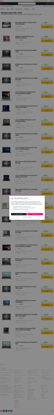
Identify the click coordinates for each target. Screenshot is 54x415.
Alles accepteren (35, 214)
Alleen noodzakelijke (19, 214)
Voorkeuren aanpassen (27, 217)
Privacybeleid (27, 211)
